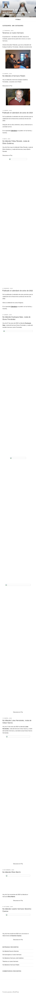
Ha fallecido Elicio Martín (11, 872)
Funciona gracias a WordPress (11, 992)
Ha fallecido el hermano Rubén (13, 76)
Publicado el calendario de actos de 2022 (17, 290)
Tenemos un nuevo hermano (13, 33)
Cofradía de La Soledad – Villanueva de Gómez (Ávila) (16, 12)
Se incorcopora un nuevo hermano (12, 954)
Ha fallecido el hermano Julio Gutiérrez (13, 958)
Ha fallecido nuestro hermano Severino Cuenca (16, 910)
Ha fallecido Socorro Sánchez (11, 951)
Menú (19, 19)
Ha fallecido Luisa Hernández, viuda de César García (16, 721)
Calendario (14, 130)
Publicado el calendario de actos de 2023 (17, 112)
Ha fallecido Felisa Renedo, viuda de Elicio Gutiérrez (15, 142)
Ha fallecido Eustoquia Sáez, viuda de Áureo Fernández (16, 318)
